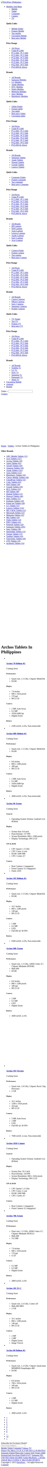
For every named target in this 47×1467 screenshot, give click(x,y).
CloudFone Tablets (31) (16, 480)
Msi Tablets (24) (13, 517)
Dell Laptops (16, 228)
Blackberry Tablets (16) (16, 475)
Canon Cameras (18, 299)
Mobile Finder (17, 29)
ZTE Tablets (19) (13, 541)
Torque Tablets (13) (14, 534)
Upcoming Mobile (19, 36)
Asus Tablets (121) (14, 473)
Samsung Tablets (18, 158)
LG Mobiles (16, 82)
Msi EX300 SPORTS (31, 1460)
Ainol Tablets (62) (13, 463)
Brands (9, 387)
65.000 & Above (19, 67)
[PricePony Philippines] (11, 2)
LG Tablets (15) (12, 506)
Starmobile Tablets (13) (15, 532)
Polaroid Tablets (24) (15, 524)
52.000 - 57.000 (19, 62)
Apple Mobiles (17, 84)
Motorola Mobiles (18, 92)
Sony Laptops (17, 238)
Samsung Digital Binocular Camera (15, 1453)
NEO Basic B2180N (13, 1458)
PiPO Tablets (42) (13, 522)
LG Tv (14, 370)
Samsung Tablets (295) (15, 527)
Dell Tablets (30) (13, 484)
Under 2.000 (17, 51)
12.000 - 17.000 (19, 53)
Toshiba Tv (16, 368)
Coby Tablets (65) (13, 482)
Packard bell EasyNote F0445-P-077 (16, 1455)
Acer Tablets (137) (14, 459)
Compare (5, 1465)
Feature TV (16, 324)
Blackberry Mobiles (19, 96)
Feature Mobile (17, 31)
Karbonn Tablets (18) (15, 501)
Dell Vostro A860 (38, 1453)
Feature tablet (17, 109)
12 (7, 1436)
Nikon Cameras (17, 302)
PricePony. (21, 1462)
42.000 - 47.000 (19, 60)
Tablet (14, 11)
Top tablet (15, 111)
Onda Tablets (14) (13, 520)
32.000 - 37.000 (19, 58)
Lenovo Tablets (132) (15, 508)
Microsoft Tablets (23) (15, 513)
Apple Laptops (17, 236)
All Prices (15, 48)
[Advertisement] (23, 420)
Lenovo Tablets (17, 167)
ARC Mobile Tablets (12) (16, 456)
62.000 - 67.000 (19, 65)
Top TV (14, 321)
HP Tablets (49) (12, 491)
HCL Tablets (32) (13, 489)
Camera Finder (17, 250)
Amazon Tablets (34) (15, 468)
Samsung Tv (16, 375)
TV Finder (15, 319)
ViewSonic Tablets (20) (16, 539)
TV (12, 18)
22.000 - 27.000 (19, 55)
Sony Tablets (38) (13, 529)
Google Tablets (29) (14, 487)
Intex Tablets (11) (13, 499)
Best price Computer (19, 184)
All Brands (15, 77)
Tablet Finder (16, 106)
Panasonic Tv (17, 377)
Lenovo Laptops (18, 233)
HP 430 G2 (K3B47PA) (35, 1450)
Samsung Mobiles (18, 80)
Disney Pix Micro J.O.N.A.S (13, 1450)
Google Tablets (17, 165)
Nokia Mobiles (17, 89)
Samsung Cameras (19, 306)
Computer (15, 14)
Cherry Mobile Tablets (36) (17, 477)
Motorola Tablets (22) (15, 515)
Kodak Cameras (18, 309)
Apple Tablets (17, 160)
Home (3, 446)
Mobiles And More (14, 6)
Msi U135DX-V (14, 1460)
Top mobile (16, 33)
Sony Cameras (17, 304)
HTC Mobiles (17, 87)
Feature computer (18, 180)
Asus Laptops (17, 231)
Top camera (16, 255)
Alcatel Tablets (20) (14, 466)
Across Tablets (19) (14, 461)
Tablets (11, 446)
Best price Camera (19, 257)
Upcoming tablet (18, 116)
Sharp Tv (15, 380)
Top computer (17, 182)
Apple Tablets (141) (14, 470)
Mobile (14, 9)
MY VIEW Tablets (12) (16, 510)
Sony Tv (15, 372)
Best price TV (17, 326)
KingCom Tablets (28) (15, 503)
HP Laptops (16, 226)
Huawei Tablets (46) (14, 496)
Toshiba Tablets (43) (14, 536)
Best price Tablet (18, 113)
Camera (14, 16)
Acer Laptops (17, 240)
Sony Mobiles (17, 94)
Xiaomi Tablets (17, 162)
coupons (9, 384)
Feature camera (17, 253)
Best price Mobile (18, 38)
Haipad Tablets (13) (14, 494)
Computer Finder (18, 177)
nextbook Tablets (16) (15, 543)
